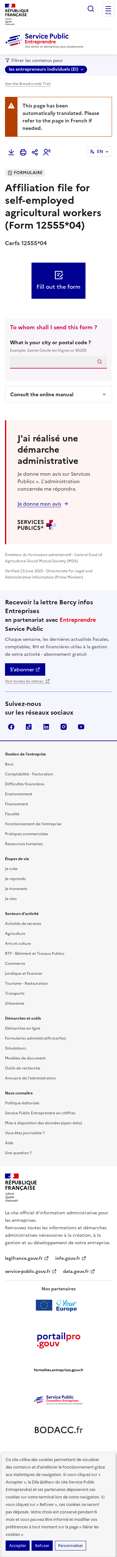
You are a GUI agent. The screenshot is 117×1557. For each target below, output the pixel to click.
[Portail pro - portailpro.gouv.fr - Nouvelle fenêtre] (59, 1340)
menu (108, 13)
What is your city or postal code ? (50, 346)
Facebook (11, 727)
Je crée (11, 869)
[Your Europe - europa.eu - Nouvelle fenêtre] (58, 1305)
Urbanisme (14, 1003)
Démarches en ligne (22, 1028)
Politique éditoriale (22, 1103)
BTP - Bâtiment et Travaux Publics (34, 953)
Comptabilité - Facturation (29, 774)
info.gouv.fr (67, 1258)
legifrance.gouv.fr (24, 1258)
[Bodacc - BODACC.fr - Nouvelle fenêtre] (59, 1429)
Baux (9, 764)
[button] (46, 152)
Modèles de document (25, 1058)
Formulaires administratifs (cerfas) (35, 1038)
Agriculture (15, 933)
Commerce (15, 963)
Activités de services (23, 923)
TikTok (28, 727)
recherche (91, 8)
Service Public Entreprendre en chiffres (40, 1113)
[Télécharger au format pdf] (11, 152)
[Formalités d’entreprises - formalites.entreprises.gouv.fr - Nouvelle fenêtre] (59, 1370)
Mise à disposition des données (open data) (43, 1123)
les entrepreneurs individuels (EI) (43, 69)
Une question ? (18, 1153)
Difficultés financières (24, 784)
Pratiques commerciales (26, 834)
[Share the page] (35, 152)
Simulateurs (15, 1048)
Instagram (63, 727)
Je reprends (15, 879)
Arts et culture (18, 943)
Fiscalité (12, 814)
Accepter (17, 1546)
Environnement (18, 794)
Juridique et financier (24, 973)
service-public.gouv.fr (28, 1271)
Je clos (11, 899)
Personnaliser (70, 1546)
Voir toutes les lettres (24, 681)
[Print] (23, 152)
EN (100, 151)
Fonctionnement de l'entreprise (33, 824)
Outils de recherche (22, 1068)
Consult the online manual (41, 394)
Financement (16, 804)
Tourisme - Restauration (26, 983)
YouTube (81, 727)
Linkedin (46, 727)
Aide (9, 1143)
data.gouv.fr (76, 1271)
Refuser (42, 1546)
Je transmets (16, 889)
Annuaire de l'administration (30, 1078)
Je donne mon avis (39, 503)
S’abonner (22, 669)
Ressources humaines (24, 844)
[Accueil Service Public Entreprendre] (45, 47)
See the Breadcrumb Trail (28, 84)
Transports (14, 993)
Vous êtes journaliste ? (25, 1133)
